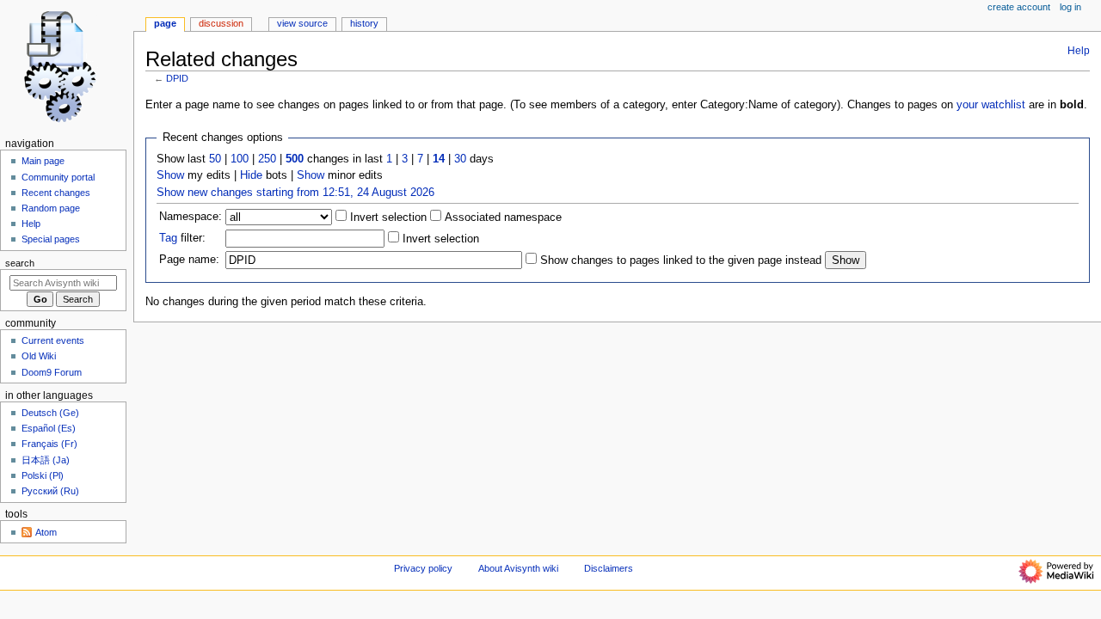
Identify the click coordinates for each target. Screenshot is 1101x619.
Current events (53, 340)
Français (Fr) (49, 443)
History (364, 23)
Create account (1018, 7)
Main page (43, 161)
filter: (182, 238)
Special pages (51, 239)
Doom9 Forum (52, 372)
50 (215, 159)
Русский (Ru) (50, 491)
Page (165, 23)
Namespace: (190, 217)
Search (19, 263)
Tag (168, 238)
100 (240, 159)
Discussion (221, 23)
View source (302, 23)
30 (460, 159)
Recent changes (56, 192)
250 (267, 159)
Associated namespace (501, 217)
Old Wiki (39, 356)
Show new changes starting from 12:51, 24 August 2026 (295, 193)
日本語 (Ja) (46, 460)
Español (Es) (49, 428)
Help (1078, 51)
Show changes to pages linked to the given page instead (680, 260)
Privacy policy (423, 568)
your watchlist (990, 105)
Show (170, 175)
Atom (46, 532)
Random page (51, 208)
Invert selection (387, 217)
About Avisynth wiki (518, 568)
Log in (1070, 7)
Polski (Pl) (43, 475)
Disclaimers (608, 568)
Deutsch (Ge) (50, 413)
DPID (177, 78)
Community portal (58, 177)
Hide (251, 175)
